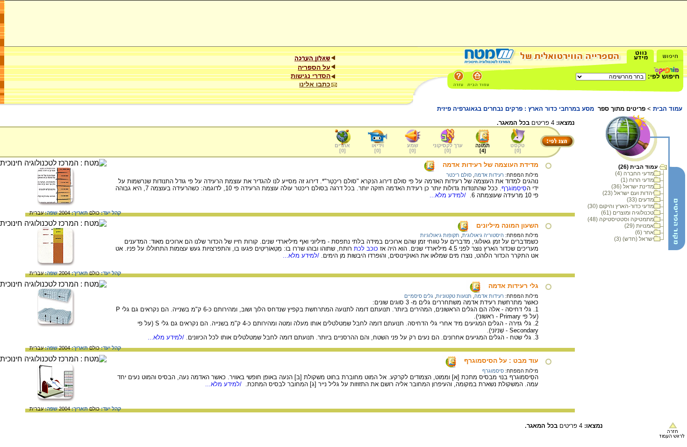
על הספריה (314, 67)
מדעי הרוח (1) (637, 180)
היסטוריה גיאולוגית (483, 235)
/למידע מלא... (448, 195)
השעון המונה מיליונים (507, 225)
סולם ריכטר (459, 175)
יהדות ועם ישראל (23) (628, 193)
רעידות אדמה (489, 175)
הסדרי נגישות (310, 75)
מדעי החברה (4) (634, 173)
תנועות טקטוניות (454, 296)
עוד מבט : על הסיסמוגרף (501, 360)
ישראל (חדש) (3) (634, 239)
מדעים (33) (640, 199)
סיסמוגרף (493, 371)
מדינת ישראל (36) (632, 186)
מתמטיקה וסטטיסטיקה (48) (620, 219)
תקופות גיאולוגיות (439, 235)
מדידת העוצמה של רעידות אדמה (490, 164)
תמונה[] (482, 148)
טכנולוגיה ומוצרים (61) (627, 212)
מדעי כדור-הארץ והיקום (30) (620, 206)
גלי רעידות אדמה (513, 285)
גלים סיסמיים (418, 296)
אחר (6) (644, 232)
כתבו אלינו (314, 84)
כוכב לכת (366, 248)
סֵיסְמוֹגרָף (514, 188)
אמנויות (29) (639, 226)
